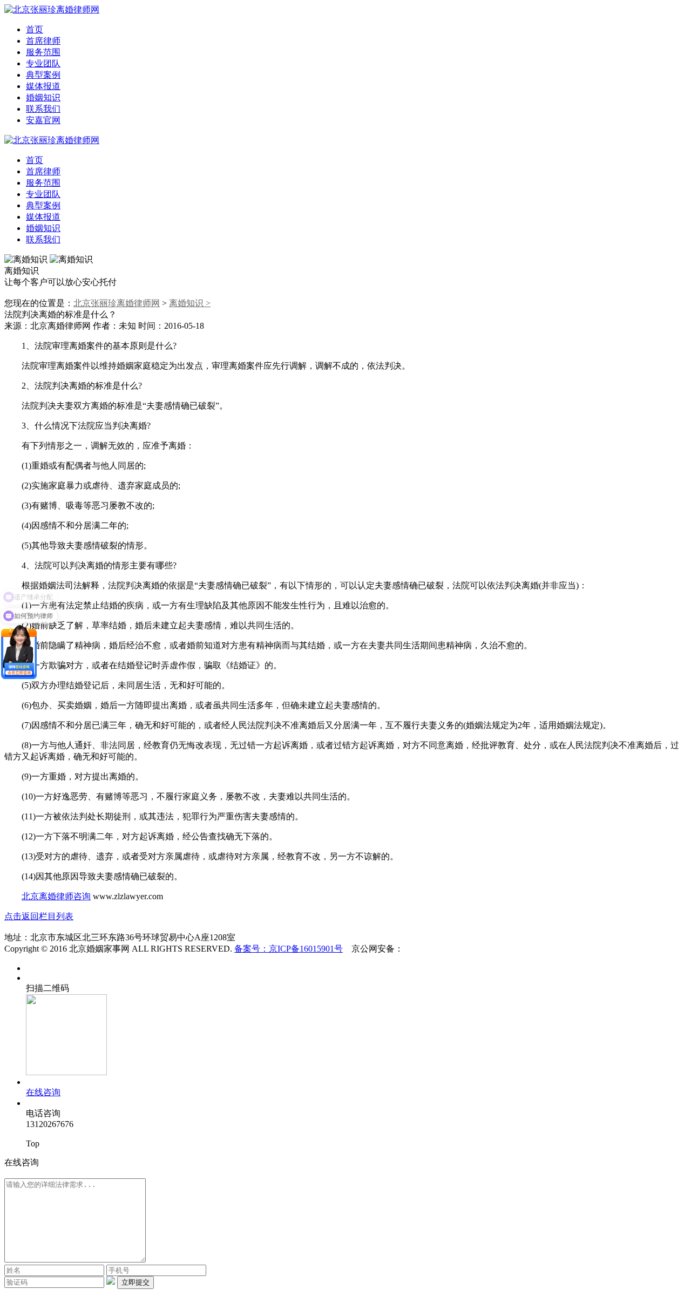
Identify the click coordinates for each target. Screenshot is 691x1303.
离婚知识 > (190, 303)
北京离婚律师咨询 (56, 896)
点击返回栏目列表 (38, 916)
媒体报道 (43, 86)
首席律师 (43, 40)
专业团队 (43, 63)
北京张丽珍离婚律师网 (116, 303)
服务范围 (43, 52)
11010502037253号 (437, 948)
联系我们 (43, 108)
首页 (34, 29)
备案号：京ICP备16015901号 (288, 948)
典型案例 (43, 74)
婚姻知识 (43, 97)
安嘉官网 (43, 120)
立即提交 (135, 1282)
